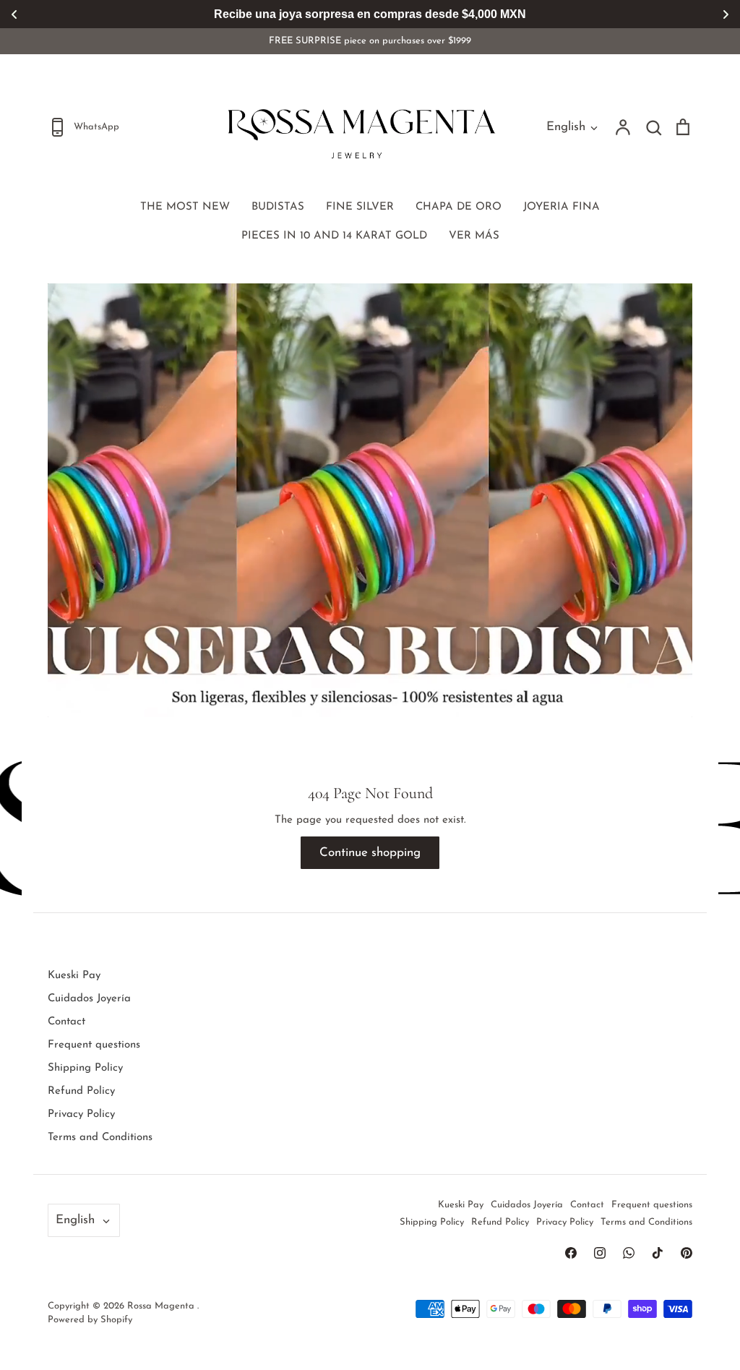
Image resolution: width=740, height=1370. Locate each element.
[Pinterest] (686, 1252)
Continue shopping (370, 853)
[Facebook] (570, 1252)
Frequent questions (94, 1045)
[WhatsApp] (628, 1252)
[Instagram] (599, 1252)
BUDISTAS (277, 207)
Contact (66, 1021)
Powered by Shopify (90, 1319)
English (565, 127)
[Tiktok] (657, 1252)
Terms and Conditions (100, 1137)
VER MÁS (474, 236)
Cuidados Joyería (89, 998)
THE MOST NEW (185, 207)
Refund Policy (81, 1091)
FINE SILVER (360, 207)
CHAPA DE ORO (459, 207)
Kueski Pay (74, 975)
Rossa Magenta (162, 1306)
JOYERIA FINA (561, 207)
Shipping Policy (85, 1068)
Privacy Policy (81, 1114)
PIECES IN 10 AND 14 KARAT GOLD (334, 236)
